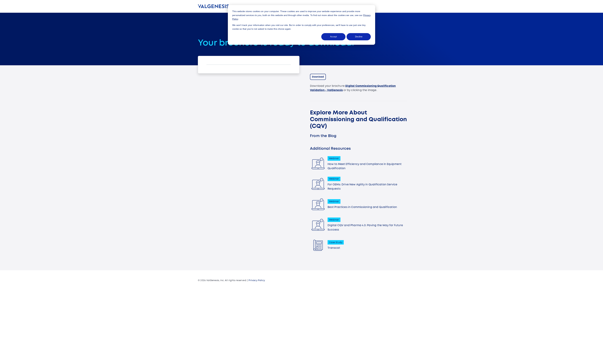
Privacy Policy (257, 281)
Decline (358, 36)
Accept (333, 36)
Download (318, 77)
